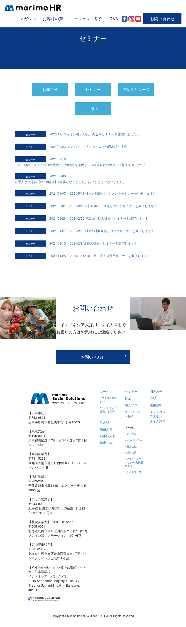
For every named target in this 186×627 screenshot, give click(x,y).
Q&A (114, 18)
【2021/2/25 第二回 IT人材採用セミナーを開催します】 (108, 218)
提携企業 (132, 452)
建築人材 (106, 429)
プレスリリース (136, 89)
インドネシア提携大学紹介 (108, 409)
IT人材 (104, 422)
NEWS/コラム (134, 440)
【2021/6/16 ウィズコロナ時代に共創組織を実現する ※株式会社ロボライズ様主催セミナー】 (81, 164)
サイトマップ (134, 472)
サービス (106, 391)
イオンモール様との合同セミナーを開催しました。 (103, 134)
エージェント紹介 (86, 18)
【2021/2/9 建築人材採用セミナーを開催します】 (102, 243)
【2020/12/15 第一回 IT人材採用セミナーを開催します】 (108, 255)
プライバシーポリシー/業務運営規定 (134, 462)
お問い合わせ (162, 18)
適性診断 (156, 405)
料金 (128, 398)
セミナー (93, 89)
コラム (93, 108)
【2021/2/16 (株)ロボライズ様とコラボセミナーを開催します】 (112, 205)
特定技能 (106, 442)
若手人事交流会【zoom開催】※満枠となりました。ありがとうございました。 (70, 181)
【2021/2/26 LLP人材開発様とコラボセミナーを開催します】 (110, 230)
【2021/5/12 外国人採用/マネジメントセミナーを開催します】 (111, 193)
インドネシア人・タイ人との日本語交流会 (97, 146)
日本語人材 (108, 436)
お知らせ (50, 89)
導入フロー (133, 405)
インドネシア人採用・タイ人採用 (158, 416)
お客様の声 (53, 18)
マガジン (28, 18)
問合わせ (156, 391)
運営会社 (132, 446)
